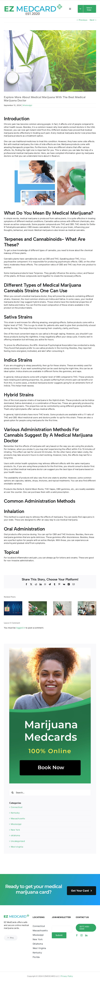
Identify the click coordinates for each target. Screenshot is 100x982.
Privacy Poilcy (67, 976)
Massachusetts (18, 818)
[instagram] (81, 935)
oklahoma (15, 835)
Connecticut (16, 807)
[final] (33, 3)
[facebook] (77, 935)
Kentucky (15, 813)
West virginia (17, 847)
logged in (20, 628)
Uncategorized (18, 841)
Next (92, 20)
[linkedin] (86, 935)
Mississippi (27, 105)
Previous (83, 20)
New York (15, 830)
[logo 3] (16, 915)
